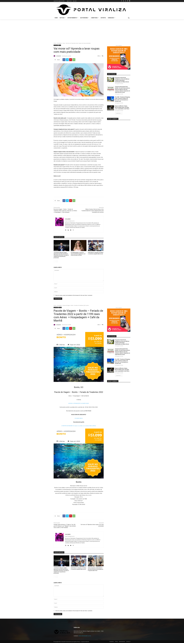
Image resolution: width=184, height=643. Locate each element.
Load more (118, 113)
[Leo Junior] (54, 56)
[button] (128, 18)
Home (55, 43)
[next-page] (57, 261)
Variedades (59, 43)
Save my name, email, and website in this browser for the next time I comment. (73, 295)
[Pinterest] (70, 59)
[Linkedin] (68, 229)
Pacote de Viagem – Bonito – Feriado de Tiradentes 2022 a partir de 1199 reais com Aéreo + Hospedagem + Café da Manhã (65, 211)
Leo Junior (59, 55)
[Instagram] (123, 1)
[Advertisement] (92, 30)
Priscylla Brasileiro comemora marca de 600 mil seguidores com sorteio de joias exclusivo (78, 254)
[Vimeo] (127, 1)
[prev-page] (54, 261)
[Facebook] (121, 1)
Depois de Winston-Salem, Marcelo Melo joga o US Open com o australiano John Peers (122, 107)
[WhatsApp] (73, 59)
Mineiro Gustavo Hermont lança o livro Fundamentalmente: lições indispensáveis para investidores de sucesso (93, 211)
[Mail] (70, 229)
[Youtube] (129, 1)
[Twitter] (125, 1)
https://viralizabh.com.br (69, 220)
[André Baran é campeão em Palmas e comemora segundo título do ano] (96, 245)
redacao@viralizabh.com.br (84, 635)
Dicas (64, 43)
